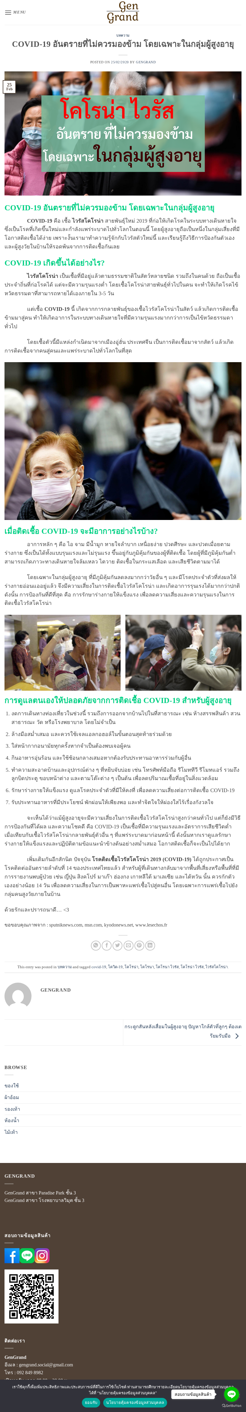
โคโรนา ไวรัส (167, 967)
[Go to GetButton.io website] (231, 1406)
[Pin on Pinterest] (139, 946)
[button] (15, 12)
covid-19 (99, 967)
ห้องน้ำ (11, 1120)
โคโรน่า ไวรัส (192, 967)
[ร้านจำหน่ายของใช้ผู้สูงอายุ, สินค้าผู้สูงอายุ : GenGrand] (123, 12)
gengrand (146, 62)
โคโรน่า (131, 967)
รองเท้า (12, 1109)
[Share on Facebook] (107, 946)
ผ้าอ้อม (11, 1097)
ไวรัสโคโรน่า (217, 967)
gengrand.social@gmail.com (46, 1364)
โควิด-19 (115, 967)
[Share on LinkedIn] (150, 946)
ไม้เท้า (11, 1132)
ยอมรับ (91, 1402)
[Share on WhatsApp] (96, 946)
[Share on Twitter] (117, 946)
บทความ (122, 35)
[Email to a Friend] (129, 946)
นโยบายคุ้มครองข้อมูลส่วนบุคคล (135, 1402)
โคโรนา (147, 967)
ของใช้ (11, 1085)
